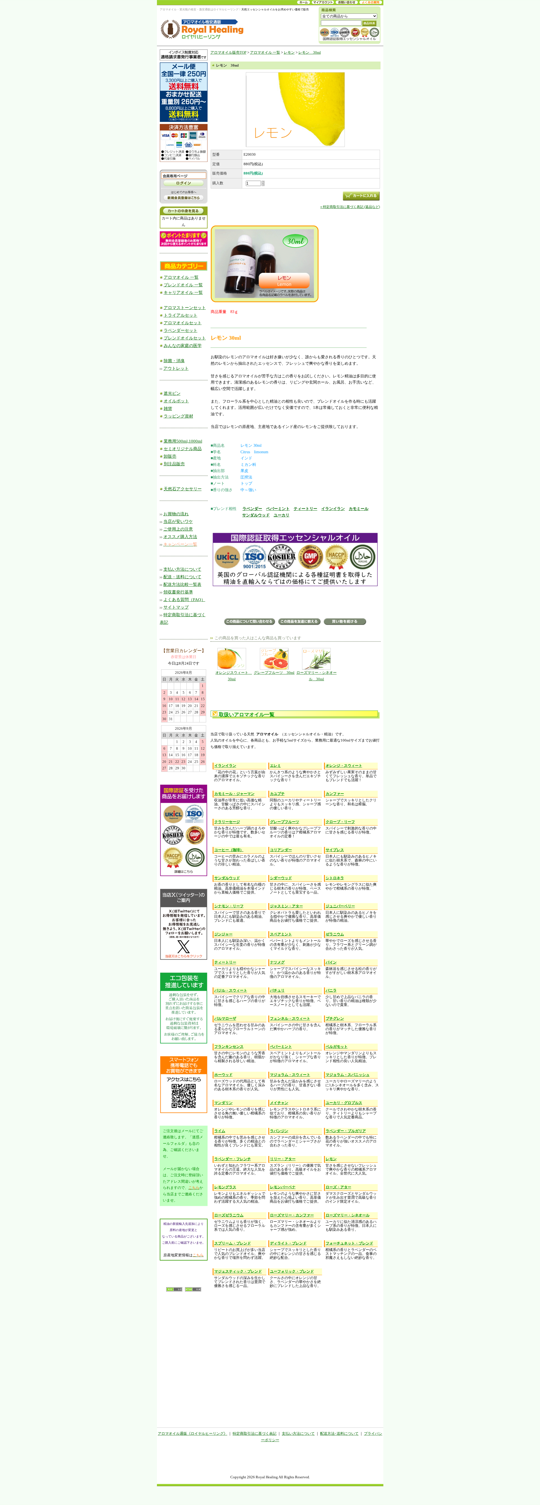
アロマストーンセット (185, 307)
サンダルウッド (256, 515)
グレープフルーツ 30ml (274, 672)
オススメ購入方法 (180, 536)
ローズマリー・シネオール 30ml (316, 675)
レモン (289, 52)
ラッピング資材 (178, 416)
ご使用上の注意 (178, 529)
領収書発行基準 (178, 592)
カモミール (358, 509)
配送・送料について (182, 577)
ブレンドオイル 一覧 (183, 285)
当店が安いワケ (178, 521)
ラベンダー (252, 509)
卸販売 (170, 456)
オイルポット (176, 401)
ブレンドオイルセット (185, 338)
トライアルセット (180, 315)
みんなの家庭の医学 (183, 345)
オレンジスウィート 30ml (233, 675)
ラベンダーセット (180, 330)
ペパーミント (278, 509)
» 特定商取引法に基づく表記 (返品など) (350, 207)
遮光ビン (172, 393)
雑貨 (168, 408)
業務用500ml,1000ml (183, 441)
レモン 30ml (309, 52)
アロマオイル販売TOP (228, 52)
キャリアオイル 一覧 (183, 292)
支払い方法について (182, 569)
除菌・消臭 (174, 361)
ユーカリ (281, 515)
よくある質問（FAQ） (184, 599)
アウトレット (176, 368)
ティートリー (305, 509)
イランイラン (333, 509)
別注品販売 (174, 464)
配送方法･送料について (339, 1433)
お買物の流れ (176, 514)
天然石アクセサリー (183, 489)
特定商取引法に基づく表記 (254, 1433)
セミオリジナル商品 (183, 448)
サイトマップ (176, 607)
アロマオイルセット (183, 323)
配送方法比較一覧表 (182, 584)
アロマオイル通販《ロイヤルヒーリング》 (192, 1433)
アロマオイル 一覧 (181, 277)
